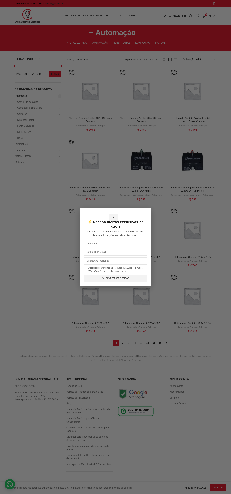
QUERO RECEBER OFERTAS (115, 278)
